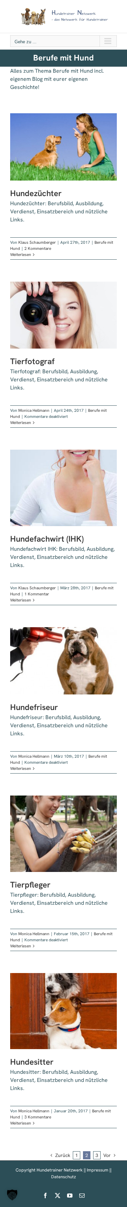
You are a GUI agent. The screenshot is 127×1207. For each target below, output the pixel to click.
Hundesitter (32, 1062)
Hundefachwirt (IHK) (47, 539)
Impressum (97, 1170)
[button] (12, 1195)
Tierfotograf (32, 361)
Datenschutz (63, 1177)
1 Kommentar (36, 594)
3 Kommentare (37, 1117)
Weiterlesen (20, 254)
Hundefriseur (34, 707)
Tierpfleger (30, 884)
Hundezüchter (36, 193)
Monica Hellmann (33, 410)
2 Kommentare (37, 248)
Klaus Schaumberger (37, 242)
